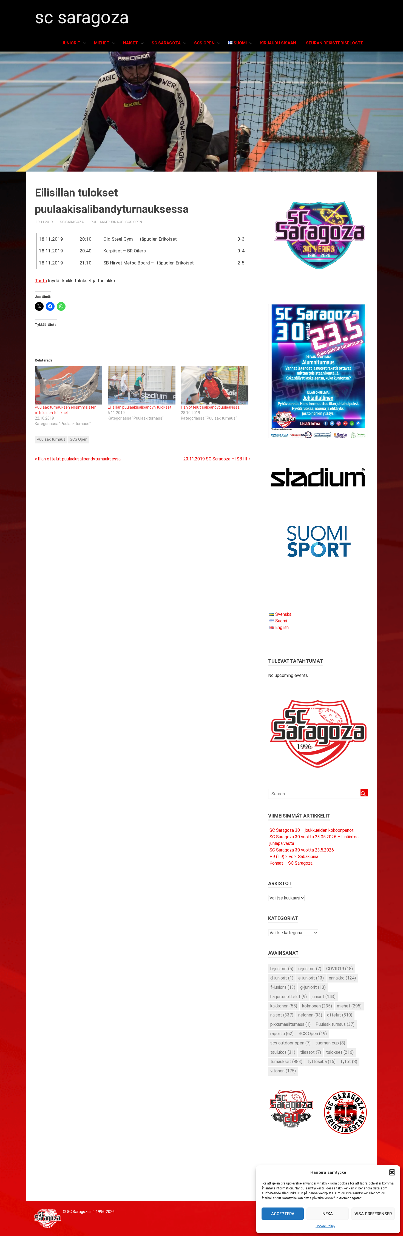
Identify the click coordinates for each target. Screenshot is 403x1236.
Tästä (41, 280)
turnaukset (286, 1061)
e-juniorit (311, 978)
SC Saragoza (82, 17)
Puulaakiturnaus (107, 222)
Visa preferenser (373, 1213)
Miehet (102, 43)
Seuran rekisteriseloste (334, 43)
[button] (392, 1172)
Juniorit (71, 43)
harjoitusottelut (288, 996)
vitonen (283, 1070)
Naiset (130, 43)
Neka (327, 1213)
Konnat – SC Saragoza (291, 863)
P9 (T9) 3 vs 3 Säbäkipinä (293, 856)
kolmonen (317, 1006)
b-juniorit (281, 968)
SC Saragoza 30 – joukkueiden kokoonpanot (311, 830)
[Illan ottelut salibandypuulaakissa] (214, 385)
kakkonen (283, 1006)
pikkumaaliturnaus (290, 1024)
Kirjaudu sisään (278, 43)
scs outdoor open (290, 1043)
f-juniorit (282, 987)
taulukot (282, 1052)
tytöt (348, 1061)
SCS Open (204, 43)
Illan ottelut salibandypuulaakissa (210, 407)
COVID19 (339, 968)
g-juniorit (313, 987)
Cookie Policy (325, 1226)
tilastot (310, 1052)
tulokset (340, 1052)
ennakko (342, 978)
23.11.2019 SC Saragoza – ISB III (215, 459)
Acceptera (282, 1213)
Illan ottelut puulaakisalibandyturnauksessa (79, 459)
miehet (349, 1006)
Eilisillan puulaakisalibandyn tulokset (139, 407)
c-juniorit (309, 968)
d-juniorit (281, 978)
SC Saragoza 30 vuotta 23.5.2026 (301, 850)
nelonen (310, 1015)
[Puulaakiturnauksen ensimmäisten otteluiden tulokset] (68, 385)
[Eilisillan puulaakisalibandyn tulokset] (141, 385)
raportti (282, 1033)
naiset (281, 1015)
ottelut (339, 1015)
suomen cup (330, 1043)
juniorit (324, 996)
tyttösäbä (321, 1061)
